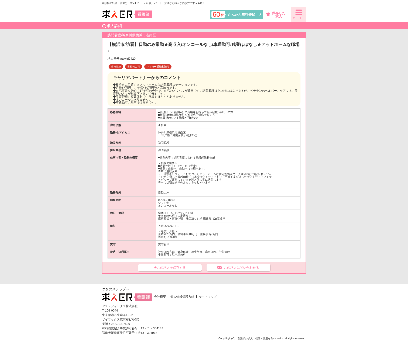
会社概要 (160, 296)
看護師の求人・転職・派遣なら (255, 338)
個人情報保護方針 (182, 296)
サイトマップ (208, 296)
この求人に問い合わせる (241, 267)
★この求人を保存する (170, 267)
